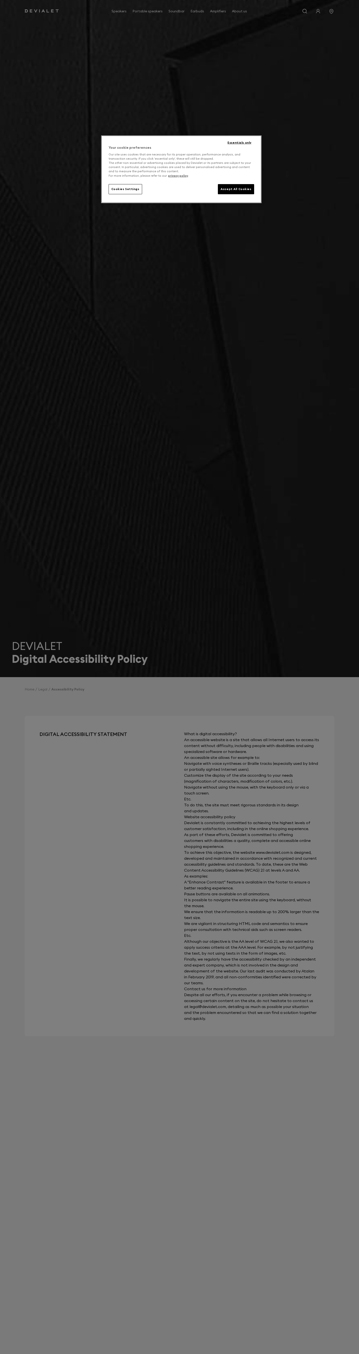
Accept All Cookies (236, 189)
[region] (181, 169)
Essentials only (239, 142)
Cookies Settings (125, 189)
